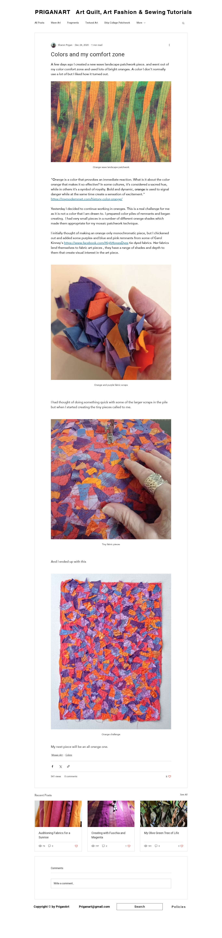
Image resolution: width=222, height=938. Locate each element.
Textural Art (91, 23)
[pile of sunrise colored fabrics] (58, 814)
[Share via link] (68, 766)
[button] (183, 23)
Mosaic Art (57, 755)
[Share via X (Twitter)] (60, 766)
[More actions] (169, 45)
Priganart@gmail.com (94, 906)
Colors (68, 755)
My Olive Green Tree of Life (161, 833)
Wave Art (56, 23)
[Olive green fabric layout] (163, 814)
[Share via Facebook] (52, 766)
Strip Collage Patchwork (117, 23)
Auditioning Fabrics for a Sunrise (54, 835)
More (139, 23)
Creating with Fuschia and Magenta (108, 835)
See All (183, 795)
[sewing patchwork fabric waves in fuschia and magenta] (111, 814)
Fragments (73, 23)
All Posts (39, 23)
